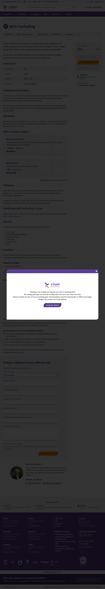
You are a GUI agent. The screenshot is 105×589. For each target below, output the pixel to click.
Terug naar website (52, 305)
